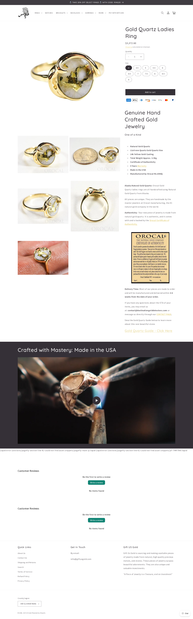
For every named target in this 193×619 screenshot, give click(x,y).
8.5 (163, 74)
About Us (21, 553)
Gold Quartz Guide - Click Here (148, 331)
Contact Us (22, 558)
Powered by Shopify (38, 613)
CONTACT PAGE (164, 314)
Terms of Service (25, 572)
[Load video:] (96, 400)
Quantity (128, 51)
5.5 (154, 68)
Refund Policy (24, 576)
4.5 (137, 68)
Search (21, 567)
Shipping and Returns (27, 562)
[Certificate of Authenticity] (150, 283)
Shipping (128, 47)
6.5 (129, 74)
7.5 (146, 74)
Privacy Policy (24, 581)
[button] (38, 13)
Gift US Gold (27, 613)
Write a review (96, 482)
